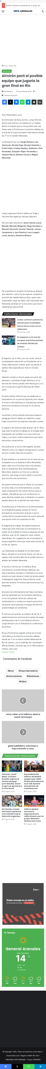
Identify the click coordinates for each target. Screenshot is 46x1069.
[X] (10, 102)
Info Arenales (8, 91)
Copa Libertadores (29, 671)
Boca (11, 671)
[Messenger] (16, 102)
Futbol (23, 681)
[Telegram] (28, 102)
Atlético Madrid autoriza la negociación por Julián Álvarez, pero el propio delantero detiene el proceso (34, 815)
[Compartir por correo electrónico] (34, 102)
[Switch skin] (43, 12)
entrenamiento (14, 676)
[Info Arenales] (23, 11)
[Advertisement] (23, 37)
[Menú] (3, 12)
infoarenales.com (12, 1056)
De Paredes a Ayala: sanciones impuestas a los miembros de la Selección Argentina (11, 812)
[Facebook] (4, 102)
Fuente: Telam (8, 652)
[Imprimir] (39, 102)
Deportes (12, 66)
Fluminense (33, 676)
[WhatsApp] (22, 102)
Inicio (5, 66)
